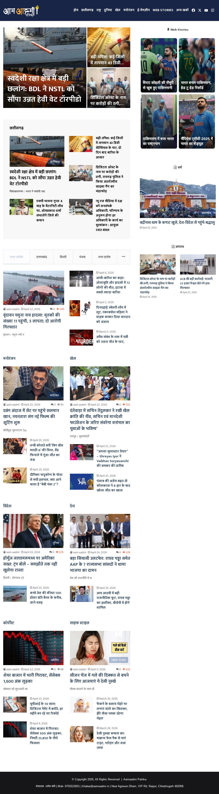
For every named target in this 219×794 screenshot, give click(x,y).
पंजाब (82, 257)
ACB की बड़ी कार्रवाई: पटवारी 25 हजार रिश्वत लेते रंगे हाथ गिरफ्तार (196, 283)
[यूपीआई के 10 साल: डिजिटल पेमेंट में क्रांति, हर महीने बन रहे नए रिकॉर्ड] (15, 705)
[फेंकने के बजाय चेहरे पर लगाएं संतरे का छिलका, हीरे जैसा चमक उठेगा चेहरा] (81, 705)
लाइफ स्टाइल (79, 623)
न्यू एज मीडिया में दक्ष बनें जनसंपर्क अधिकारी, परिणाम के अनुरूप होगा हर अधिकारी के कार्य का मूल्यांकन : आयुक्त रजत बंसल (109, 215)
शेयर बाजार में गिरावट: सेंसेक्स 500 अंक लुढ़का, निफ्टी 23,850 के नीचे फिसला (46, 736)
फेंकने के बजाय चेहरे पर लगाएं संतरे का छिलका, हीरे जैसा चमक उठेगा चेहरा (112, 711)
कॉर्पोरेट (8, 623)
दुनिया (108, 10)
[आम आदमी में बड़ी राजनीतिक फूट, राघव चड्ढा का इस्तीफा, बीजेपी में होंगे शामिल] (81, 594)
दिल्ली (63, 257)
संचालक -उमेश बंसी (45, 786)
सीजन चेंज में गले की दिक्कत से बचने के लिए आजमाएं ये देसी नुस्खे (99, 678)
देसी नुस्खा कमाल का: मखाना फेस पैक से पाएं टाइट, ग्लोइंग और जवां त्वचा (111, 741)
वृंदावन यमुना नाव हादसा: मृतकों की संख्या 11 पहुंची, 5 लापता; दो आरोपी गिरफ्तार (32, 321)
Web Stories (163, 10)
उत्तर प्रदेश (16, 257)
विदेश (7, 506)
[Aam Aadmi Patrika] (21, 10)
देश (72, 506)
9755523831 (72, 786)
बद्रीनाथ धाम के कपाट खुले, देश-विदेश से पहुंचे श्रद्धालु (177, 222)
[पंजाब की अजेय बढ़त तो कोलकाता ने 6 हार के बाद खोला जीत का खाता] (81, 482)
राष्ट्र (98, 10)
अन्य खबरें (182, 10)
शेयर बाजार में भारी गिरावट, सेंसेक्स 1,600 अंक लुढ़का (31, 678)
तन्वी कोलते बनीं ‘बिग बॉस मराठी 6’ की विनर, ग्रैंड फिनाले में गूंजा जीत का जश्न (46, 453)
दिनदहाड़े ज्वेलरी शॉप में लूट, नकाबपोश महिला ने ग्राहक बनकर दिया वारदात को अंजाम (113, 315)
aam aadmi (12, 309)
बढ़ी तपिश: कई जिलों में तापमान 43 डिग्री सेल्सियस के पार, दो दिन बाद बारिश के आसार (109, 147)
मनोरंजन (128, 10)
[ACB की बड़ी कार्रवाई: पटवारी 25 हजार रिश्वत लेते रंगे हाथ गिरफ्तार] (198, 264)
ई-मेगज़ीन (143, 10)
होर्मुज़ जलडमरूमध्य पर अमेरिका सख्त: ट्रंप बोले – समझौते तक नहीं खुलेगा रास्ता (30, 564)
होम (76, 10)
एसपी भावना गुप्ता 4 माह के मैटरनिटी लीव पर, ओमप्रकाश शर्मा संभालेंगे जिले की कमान (49, 210)
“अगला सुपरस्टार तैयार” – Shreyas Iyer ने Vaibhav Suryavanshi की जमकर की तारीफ (113, 459)
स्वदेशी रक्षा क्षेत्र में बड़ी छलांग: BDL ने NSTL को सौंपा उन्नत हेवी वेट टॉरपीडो (44, 89)
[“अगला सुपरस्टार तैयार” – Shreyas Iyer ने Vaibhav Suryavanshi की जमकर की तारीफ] (81, 452)
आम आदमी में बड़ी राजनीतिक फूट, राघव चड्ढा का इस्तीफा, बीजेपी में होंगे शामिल (113, 600)
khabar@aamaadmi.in (95, 786)
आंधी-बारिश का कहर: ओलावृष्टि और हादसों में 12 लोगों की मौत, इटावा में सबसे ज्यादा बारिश (113, 285)
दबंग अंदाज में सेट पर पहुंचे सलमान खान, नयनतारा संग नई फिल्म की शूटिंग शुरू (31, 416)
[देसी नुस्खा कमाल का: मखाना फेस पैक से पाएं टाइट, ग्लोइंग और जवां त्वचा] (81, 734)
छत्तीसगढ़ (87, 10)
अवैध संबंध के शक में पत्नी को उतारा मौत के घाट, (112, 339)
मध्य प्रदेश (104, 257)
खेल (117, 10)
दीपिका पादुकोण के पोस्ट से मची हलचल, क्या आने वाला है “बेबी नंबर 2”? (46, 479)
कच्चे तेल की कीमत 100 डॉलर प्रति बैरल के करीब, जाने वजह (46, 598)
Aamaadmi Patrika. (135, 779)
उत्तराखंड (41, 257)
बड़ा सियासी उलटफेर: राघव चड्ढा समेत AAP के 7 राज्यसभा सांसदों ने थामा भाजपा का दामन (100, 564)
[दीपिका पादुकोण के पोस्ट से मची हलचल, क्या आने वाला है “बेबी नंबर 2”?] (15, 475)
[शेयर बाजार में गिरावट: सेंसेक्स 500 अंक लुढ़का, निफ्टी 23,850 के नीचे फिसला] (15, 729)
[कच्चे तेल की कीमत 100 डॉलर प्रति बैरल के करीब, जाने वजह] (15, 594)
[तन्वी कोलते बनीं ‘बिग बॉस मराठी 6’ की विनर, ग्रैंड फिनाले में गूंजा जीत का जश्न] (15, 446)
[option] (66, 68)
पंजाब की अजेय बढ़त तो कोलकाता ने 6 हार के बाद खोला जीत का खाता (113, 486)
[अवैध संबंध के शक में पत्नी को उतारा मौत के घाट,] (81, 338)
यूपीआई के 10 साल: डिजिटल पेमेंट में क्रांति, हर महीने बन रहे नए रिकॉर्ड (46, 708)
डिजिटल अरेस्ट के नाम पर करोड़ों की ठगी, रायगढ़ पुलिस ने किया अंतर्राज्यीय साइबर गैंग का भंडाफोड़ (109, 179)
